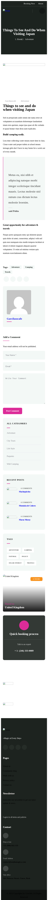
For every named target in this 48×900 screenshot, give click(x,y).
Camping (29, 267)
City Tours (11, 441)
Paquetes (10, 456)
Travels (7, 272)
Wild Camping (13, 464)
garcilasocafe (10, 101)
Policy (25, 556)
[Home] (6, 11)
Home (19, 39)
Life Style (11, 448)
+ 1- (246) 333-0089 (24, 650)
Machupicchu (24, 492)
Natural (13, 556)
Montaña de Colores (27, 506)
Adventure (29, 39)
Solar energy (15, 563)
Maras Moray (24, 520)
